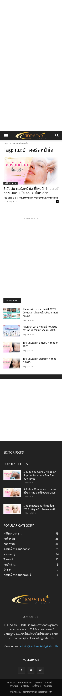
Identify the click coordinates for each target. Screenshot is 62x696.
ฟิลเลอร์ (48, 682)
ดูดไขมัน (25, 685)
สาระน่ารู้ (14, 685)
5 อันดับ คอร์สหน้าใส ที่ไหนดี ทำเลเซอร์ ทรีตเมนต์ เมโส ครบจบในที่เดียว (30, 191)
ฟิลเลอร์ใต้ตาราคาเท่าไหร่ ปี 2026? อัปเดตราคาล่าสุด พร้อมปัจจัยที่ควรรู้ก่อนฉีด (41, 313)
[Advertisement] (31, 33)
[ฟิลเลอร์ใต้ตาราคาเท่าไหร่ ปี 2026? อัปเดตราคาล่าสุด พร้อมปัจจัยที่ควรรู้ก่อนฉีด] (11, 313)
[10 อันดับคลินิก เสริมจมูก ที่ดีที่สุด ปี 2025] (11, 363)
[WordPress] (40, 670)
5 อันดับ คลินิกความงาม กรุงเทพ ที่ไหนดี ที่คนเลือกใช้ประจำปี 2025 (39, 491)
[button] (5, 135)
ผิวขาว (38, 682)
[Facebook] (21, 670)
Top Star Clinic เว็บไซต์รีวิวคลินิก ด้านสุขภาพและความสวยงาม (30, 197)
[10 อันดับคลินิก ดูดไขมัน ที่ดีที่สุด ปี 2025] (11, 347)
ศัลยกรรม (48, 685)
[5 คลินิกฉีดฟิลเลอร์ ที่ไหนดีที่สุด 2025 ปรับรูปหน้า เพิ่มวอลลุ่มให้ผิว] (12, 509)
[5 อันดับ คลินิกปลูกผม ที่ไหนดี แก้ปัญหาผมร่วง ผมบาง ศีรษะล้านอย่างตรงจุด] (12, 475)
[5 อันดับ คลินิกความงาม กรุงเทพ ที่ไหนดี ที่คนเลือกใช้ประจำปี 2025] (12, 492)
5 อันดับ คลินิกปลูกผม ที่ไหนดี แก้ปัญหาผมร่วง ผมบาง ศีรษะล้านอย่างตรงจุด (39, 475)
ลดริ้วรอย (36, 685)
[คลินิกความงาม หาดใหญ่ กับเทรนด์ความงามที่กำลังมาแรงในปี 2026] (11, 331)
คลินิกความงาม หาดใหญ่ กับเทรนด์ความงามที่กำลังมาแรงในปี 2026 (40, 328)
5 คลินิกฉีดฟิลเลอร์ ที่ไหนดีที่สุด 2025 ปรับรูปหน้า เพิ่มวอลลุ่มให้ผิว (39, 507)
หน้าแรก (11, 682)
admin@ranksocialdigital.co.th (38, 646)
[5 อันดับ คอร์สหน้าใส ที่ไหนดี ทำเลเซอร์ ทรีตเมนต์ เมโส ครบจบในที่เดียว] (31, 171)
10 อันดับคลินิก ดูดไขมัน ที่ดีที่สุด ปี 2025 (40, 344)
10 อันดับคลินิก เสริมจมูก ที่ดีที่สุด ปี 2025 (39, 360)
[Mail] (31, 670)
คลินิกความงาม (10, 183)
